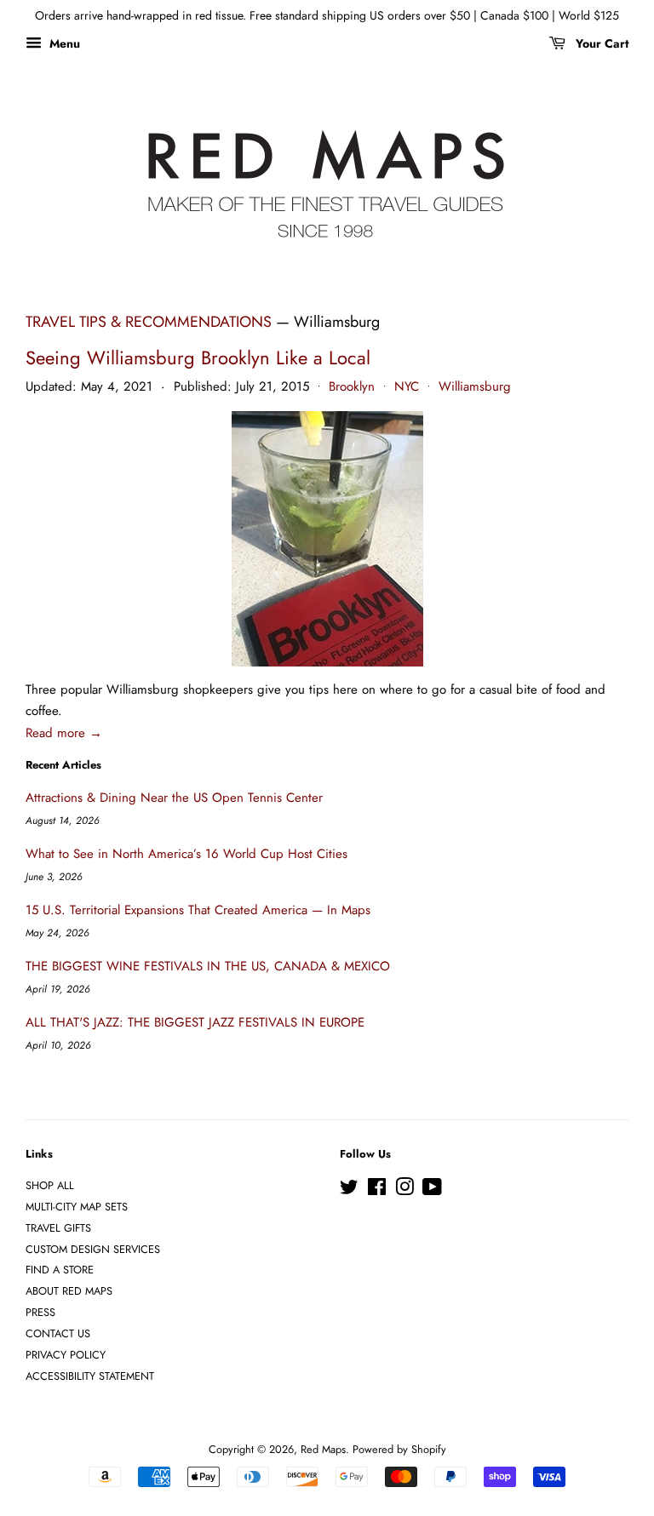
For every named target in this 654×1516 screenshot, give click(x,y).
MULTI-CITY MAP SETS (77, 1206)
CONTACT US (58, 1333)
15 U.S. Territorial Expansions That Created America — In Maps (198, 910)
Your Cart (600, 43)
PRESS (40, 1312)
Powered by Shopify (399, 1449)
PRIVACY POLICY (66, 1355)
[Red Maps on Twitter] (349, 1190)
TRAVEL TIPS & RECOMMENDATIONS (149, 322)
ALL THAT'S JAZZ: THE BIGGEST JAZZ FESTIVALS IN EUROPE (195, 1022)
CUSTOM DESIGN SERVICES (93, 1249)
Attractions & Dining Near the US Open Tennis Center (174, 797)
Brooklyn (352, 386)
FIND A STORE (60, 1269)
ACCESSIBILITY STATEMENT (90, 1376)
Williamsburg (475, 386)
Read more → (64, 733)
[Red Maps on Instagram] (404, 1190)
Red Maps (323, 1449)
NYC (406, 386)
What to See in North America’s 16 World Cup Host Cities (186, 853)
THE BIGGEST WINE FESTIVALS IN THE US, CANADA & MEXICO (208, 966)
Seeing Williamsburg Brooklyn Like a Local (198, 357)
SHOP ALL (50, 1185)
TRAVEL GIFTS (58, 1228)
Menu (63, 43)
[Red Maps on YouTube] (432, 1190)
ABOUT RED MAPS (69, 1291)
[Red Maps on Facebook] (377, 1190)
